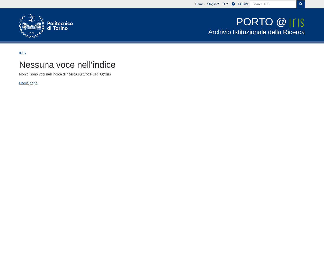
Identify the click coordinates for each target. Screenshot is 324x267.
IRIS (22, 53)
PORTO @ (256, 26)
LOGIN (243, 4)
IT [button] (224, 4)
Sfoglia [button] (212, 4)
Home (199, 4)
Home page (28, 83)
